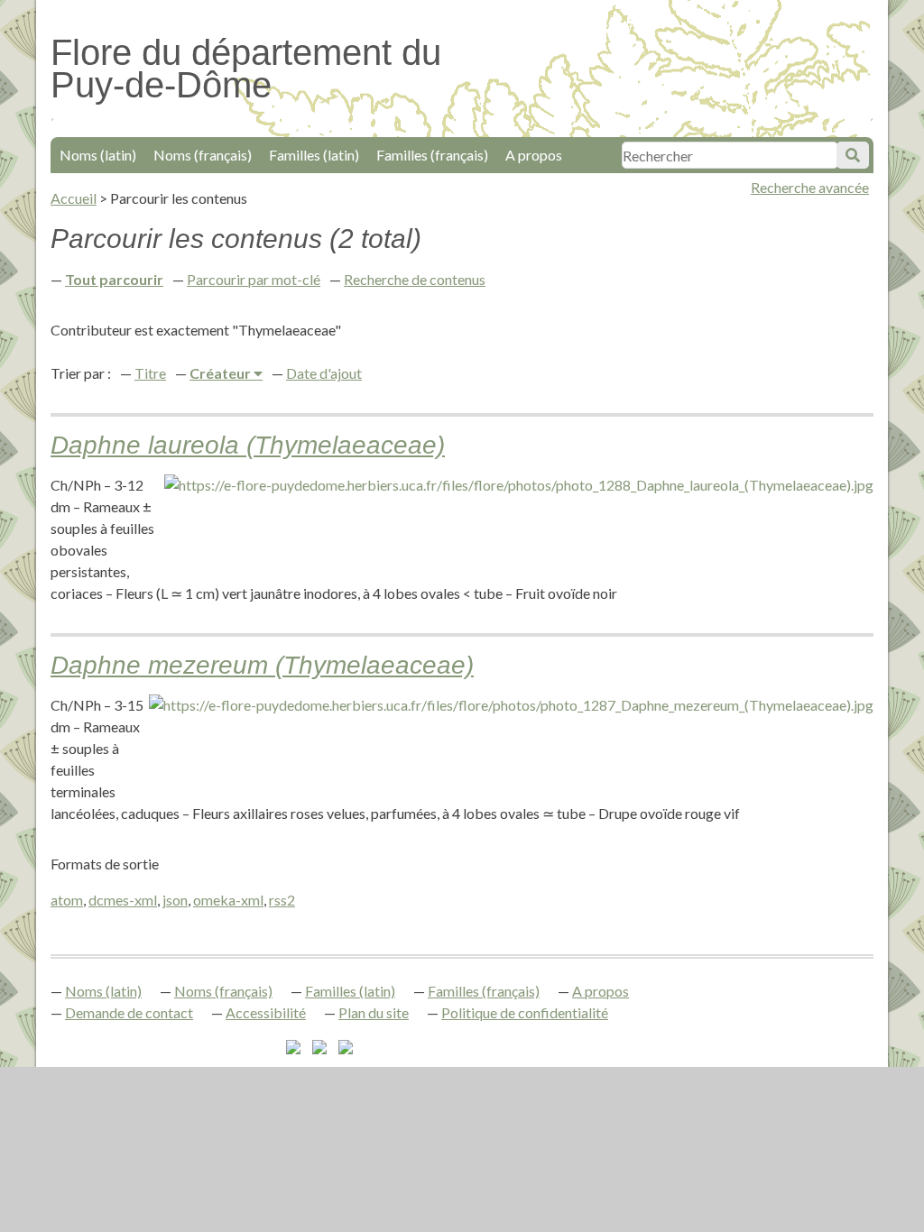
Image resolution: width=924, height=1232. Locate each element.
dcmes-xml (122, 899)
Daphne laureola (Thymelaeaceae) (248, 445)
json (175, 899)
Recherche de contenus (414, 279)
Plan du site (373, 1012)
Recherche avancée (810, 187)
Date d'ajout (324, 373)
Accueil (74, 198)
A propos (533, 154)
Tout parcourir (114, 279)
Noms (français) (202, 154)
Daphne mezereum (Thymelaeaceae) (262, 665)
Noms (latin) (98, 154)
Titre (150, 373)
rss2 (282, 899)
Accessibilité (266, 1012)
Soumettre (852, 155)
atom (67, 899)
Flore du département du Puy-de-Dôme (246, 68)
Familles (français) (432, 154)
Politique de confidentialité (524, 1012)
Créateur (221, 373)
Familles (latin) (314, 154)
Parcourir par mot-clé (253, 279)
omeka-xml (228, 899)
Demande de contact (129, 1012)
